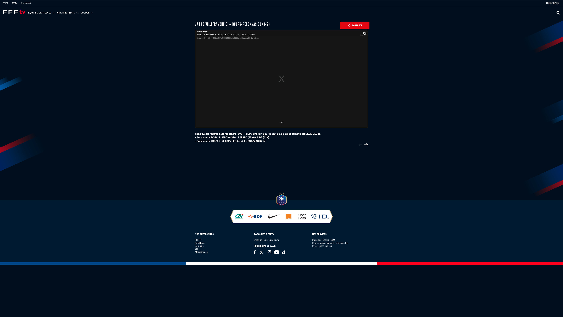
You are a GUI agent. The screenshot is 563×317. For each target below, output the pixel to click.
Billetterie (200, 243)
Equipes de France (40, 13)
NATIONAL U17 (123, 14)
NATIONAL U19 (103, 14)
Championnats (66, 13)
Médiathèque (201, 252)
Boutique (199, 246)
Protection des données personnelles (330, 243)
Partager (357, 25)
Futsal (93, 14)
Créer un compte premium (266, 240)
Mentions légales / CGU (323, 240)
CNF (197, 249)
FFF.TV (14, 3)
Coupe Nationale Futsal (128, 14)
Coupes (85, 13)
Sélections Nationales (137, 14)
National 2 (141, 14)
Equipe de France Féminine (56, 14)
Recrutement (26, 3)
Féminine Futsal (110, 14)
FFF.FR (5, 3)
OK (281, 123)
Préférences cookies (322, 246)
